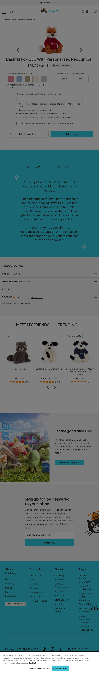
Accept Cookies (60, 668)
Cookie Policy (34, 663)
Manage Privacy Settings (39, 668)
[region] (49, 662)
